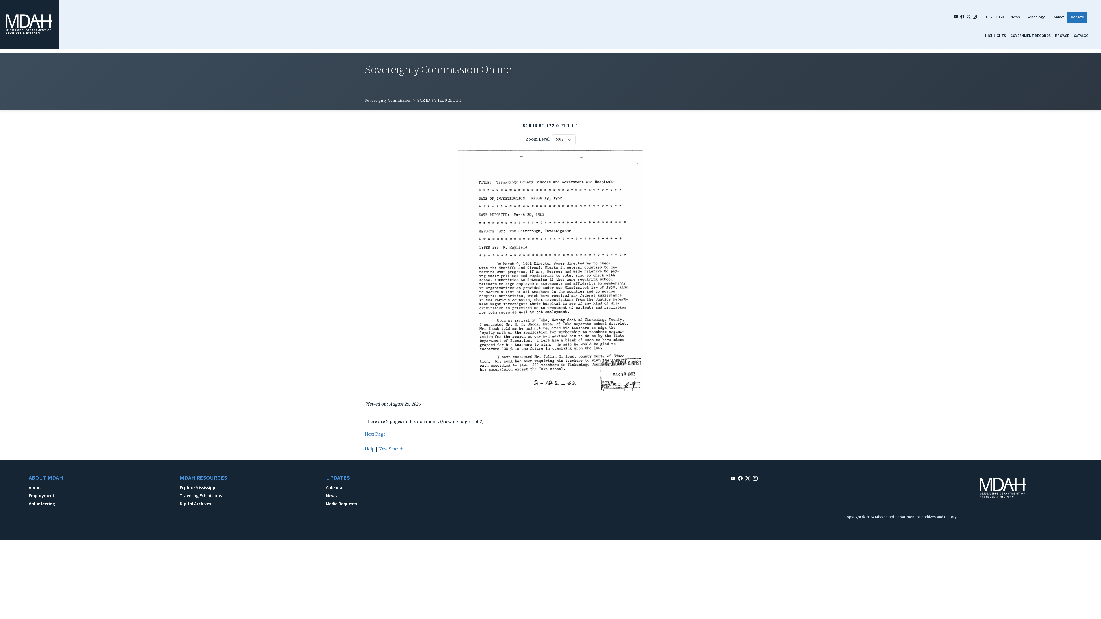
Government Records (1030, 35)
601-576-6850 (992, 17)
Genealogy (1035, 17)
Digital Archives (195, 503)
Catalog (1081, 35)
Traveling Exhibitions (201, 495)
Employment (42, 495)
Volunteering (42, 503)
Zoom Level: (538, 139)
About (35, 487)
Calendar (335, 487)
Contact (1057, 17)
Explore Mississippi (198, 487)
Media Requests (341, 503)
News (1015, 17)
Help (370, 449)
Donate (1077, 17)
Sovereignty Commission (388, 100)
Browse (1062, 35)
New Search (390, 449)
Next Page (375, 434)
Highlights (995, 35)
